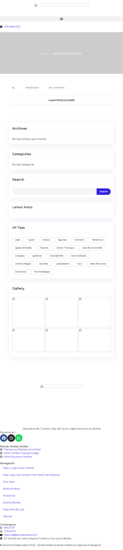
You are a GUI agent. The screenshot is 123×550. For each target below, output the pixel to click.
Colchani (79, 239)
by (13, 87)
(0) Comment (56, 87)
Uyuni (31, 239)
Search (18, 180)
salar (17, 239)
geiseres (37, 255)
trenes (46, 239)
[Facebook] (4, 438)
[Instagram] (11, 438)
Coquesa (19, 255)
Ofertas (7, 516)
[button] (61, 18)
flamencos (97, 239)
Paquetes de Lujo (13, 509)
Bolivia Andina (11, 488)
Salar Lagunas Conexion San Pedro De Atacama (31, 474)
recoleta (43, 263)
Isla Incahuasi (78, 255)
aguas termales (23, 247)
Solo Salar (9, 481)
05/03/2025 (32, 87)
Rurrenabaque (42, 271)
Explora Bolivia (11, 502)
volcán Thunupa (65, 247)
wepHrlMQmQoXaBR (61, 100)
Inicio (44, 53)
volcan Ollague (23, 263)
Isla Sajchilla (56, 255)
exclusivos (20, 271)
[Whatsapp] (18, 438)
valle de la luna (98, 263)
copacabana (62, 263)
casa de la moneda (92, 247)
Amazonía (9, 495)
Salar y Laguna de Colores (18, 468)
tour (79, 263)
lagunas (62, 239)
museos (44, 247)
